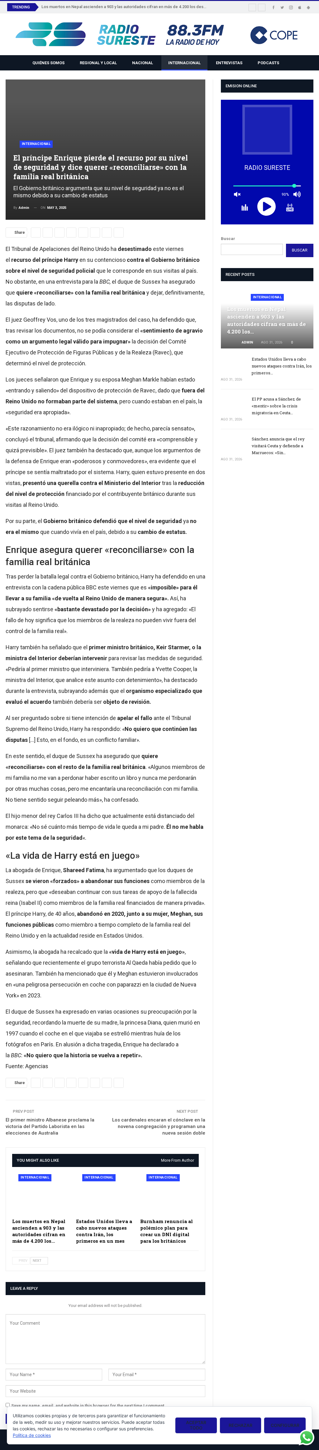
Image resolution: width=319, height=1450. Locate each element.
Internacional (184, 62)
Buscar (228, 238)
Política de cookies (32, 1435)
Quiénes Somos (48, 62)
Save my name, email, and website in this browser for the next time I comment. (88, 1405)
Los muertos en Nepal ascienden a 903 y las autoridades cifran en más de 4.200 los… (266, 320)
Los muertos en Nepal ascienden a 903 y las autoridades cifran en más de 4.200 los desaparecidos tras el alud (143, 6)
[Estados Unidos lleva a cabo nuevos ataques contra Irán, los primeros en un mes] (105, 1194)
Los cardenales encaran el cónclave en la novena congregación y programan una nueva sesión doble (158, 1126)
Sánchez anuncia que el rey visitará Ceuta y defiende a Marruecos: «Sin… (278, 445)
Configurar (285, 1425)
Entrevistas (229, 62)
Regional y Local (98, 62)
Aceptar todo (196, 1425)
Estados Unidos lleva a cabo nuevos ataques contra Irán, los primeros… (282, 366)
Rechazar (240, 1425)
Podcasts (268, 62)
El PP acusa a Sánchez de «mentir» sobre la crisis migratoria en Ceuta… (276, 405)
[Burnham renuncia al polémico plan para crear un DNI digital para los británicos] (169, 1194)
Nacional (142, 62)
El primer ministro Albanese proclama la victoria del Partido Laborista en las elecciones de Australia (50, 1126)
